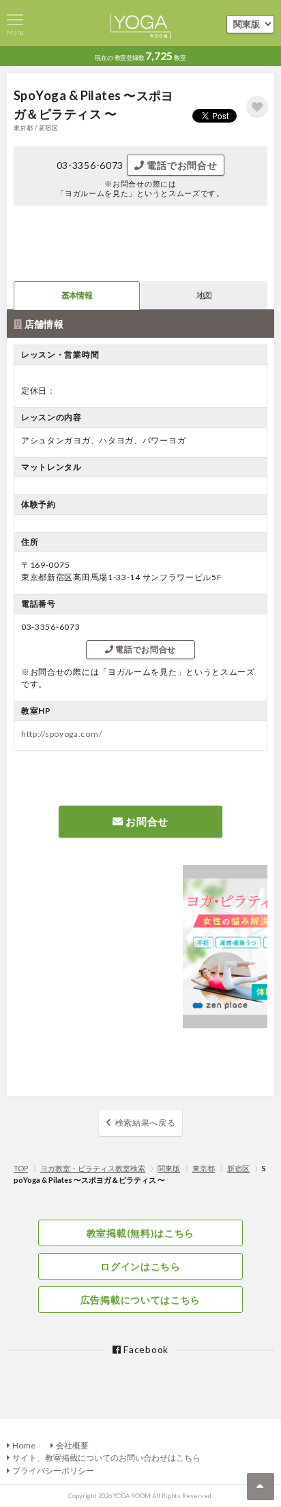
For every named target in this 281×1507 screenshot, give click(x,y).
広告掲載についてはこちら (140, 1299)
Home (23, 1445)
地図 (203, 295)
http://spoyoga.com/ (61, 734)
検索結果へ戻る (145, 1122)
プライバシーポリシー (53, 1470)
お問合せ (146, 821)
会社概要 (72, 1445)
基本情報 (76, 295)
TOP (21, 1168)
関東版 (169, 1168)
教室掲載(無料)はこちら (140, 1233)
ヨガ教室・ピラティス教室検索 (92, 1168)
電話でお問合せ (181, 165)
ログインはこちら (140, 1266)
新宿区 (238, 1168)
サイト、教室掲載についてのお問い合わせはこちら (106, 1458)
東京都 (203, 1168)
